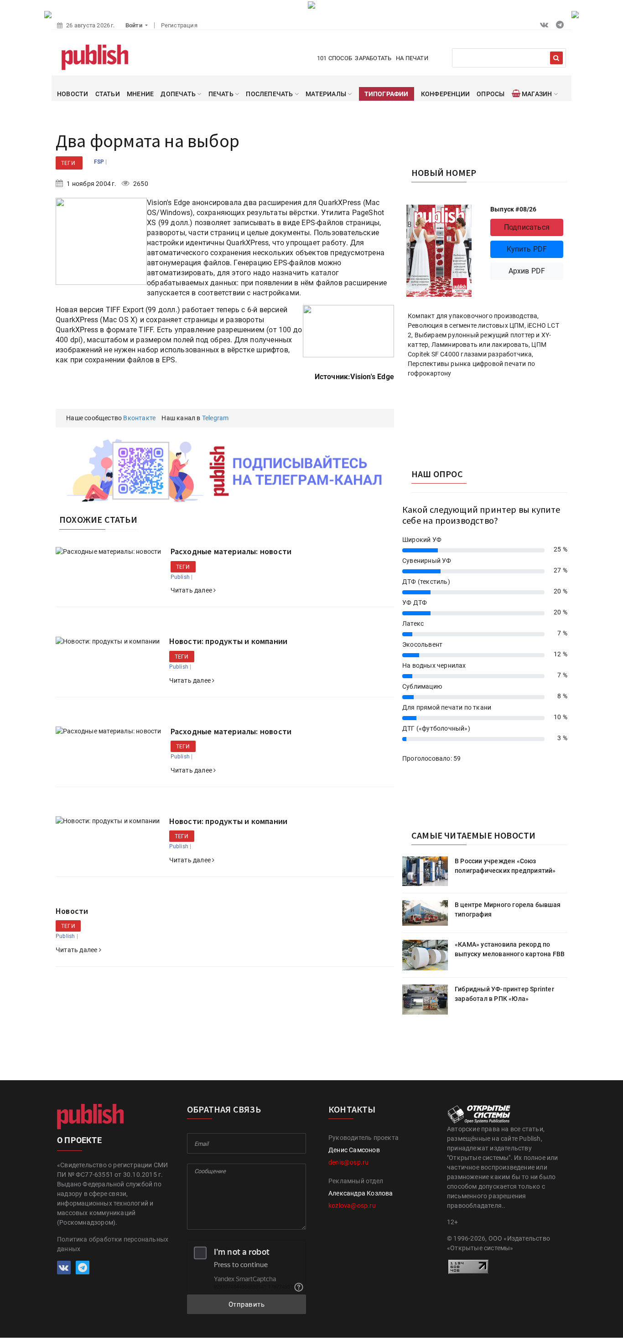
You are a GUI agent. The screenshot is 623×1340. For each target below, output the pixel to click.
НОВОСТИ (72, 94)
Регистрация (179, 25)
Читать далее (192, 590)
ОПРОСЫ (490, 94)
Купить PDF (527, 249)
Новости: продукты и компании (228, 641)
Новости (72, 911)
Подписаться (527, 227)
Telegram (215, 418)
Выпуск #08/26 (513, 209)
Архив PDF (527, 271)
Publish (180, 577)
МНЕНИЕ (140, 94)
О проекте (79, 1140)
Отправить (246, 1304)
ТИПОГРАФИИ (386, 94)
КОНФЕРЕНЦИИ (445, 94)
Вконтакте (139, 418)
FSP (100, 162)
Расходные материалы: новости (231, 551)
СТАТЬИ (107, 94)
